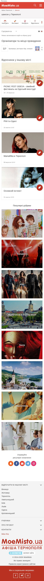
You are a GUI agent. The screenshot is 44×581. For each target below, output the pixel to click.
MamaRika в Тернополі (14, 156)
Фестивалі (15, 23)
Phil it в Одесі (10, 121)
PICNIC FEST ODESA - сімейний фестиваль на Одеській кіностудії (20, 87)
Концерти (25, 23)
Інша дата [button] (5, 23)
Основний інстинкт (12, 191)
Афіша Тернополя (7, 10)
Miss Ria (5, 534)
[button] (42, 22)
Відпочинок (35, 23)
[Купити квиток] (40, 83)
